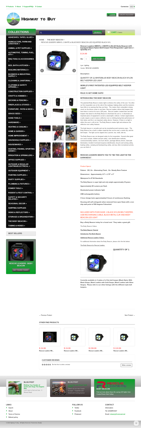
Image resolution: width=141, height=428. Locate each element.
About (19, 6)
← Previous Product (45, 315)
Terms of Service (14, 414)
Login (112, 15)
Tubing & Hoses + (16, 226)
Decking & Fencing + (18, 100)
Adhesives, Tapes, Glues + (21, 37)
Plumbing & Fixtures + (19, 184)
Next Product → (130, 315)
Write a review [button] (126, 365)
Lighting (86, 65)
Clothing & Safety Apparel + (17, 86)
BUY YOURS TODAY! (20, 270)
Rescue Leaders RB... (46, 351)
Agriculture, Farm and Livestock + (20, 43)
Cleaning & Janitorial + (20, 81)
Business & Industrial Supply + (19, 75)
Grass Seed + (14, 114)
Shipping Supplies (17, 208)
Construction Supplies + (20, 91)
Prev (42, 70)
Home (41, 40)
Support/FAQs (28, 6)
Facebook (78, 411)
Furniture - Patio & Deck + (21, 109)
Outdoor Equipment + (19, 171)
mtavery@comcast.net (117, 414)
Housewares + (15, 144)
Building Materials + (18, 70)
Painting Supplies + (17, 175)
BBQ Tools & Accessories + (21, 60)
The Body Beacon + (55, 40)
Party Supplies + (16, 179)
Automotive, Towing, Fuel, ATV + (21, 53)
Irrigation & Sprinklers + (21, 155)
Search (10, 408)
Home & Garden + (16, 131)
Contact (39, 6)
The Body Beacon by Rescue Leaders (92, 245)
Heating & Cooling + (18, 127)
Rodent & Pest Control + (20, 193)
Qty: (81, 59)
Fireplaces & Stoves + (19, 105)
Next (74, 70)
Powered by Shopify (36, 422)
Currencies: (125, 6)
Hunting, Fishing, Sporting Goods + (21, 150)
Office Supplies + (17, 160)
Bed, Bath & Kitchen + (19, 65)
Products (10, 6)
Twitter (77, 408)
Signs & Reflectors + (19, 212)
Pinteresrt (78, 414)
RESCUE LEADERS (92, 68)
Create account (127, 15)
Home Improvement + (18, 136)
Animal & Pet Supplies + (20, 48)
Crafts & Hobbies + (17, 96)
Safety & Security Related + (17, 198)
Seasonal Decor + (17, 203)
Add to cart (98, 59)
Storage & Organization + (21, 217)
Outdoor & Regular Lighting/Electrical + (19, 165)
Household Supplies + (19, 140)
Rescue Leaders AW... (71, 351)
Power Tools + (15, 188)
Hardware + (14, 122)
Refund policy (13, 417)
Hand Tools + (14, 118)
